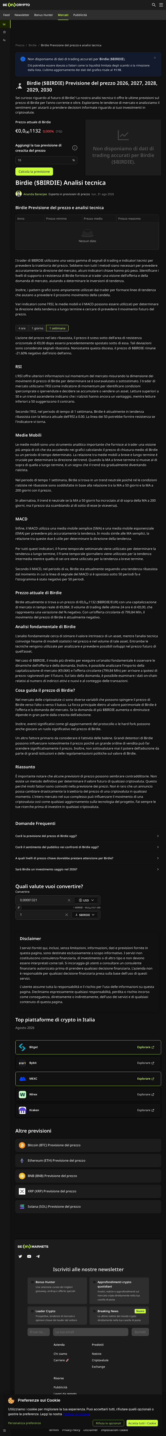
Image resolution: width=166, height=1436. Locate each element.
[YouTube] (29, 1257)
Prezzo (19, 45)
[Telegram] (38, 1257)
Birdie (33, 45)
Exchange (98, 1367)
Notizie (96, 1354)
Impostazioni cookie (114, 1430)
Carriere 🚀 (61, 1360)
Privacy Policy (71, 1430)
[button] (87, 836)
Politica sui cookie (76, 1414)
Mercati (63, 15)
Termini (54, 1430)
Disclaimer (90, 1430)
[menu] (5, 32)
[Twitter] (20, 1257)
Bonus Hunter (43, 15)
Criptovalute (100, 1360)
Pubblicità (80, 15)
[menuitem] (5, 24)
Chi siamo (60, 1354)
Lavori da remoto (65, 1394)
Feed (6, 15)
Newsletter (22, 15)
